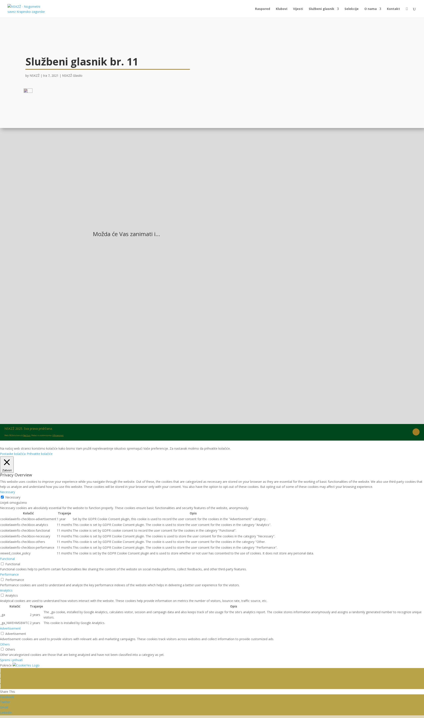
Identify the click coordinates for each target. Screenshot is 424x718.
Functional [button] (7, 559)
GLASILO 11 (260, 155)
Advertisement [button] (10, 628)
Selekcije (351, 9)
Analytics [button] (6, 590)
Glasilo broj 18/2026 (116, 365)
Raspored (262, 9)
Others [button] (5, 644)
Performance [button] (9, 574)
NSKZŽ (35, 75)
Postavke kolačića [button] (13, 454)
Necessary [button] (7, 492)
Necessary (12, 497)
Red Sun (26, 435)
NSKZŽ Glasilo (72, 75)
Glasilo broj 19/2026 (116, 259)
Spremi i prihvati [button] (11, 660)
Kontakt (393, 9)
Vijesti (298, 9)
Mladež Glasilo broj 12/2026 (123, 312)
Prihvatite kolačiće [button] (40, 454)
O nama (370, 9)
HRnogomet (58, 435)
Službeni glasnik (321, 9)
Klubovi (281, 9)
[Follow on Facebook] (416, 431)
